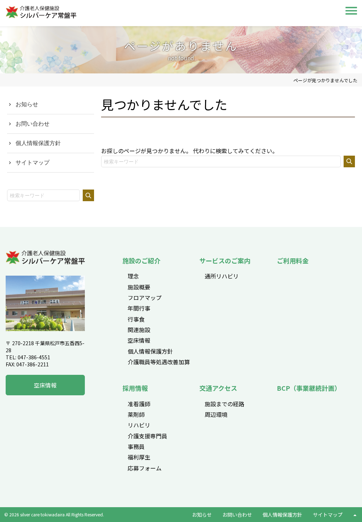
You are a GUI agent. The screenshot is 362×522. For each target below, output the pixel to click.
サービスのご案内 (224, 260)
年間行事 (139, 308)
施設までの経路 (224, 404)
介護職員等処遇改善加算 (159, 362)
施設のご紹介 (141, 260)
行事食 (136, 319)
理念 (133, 276)
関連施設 (139, 329)
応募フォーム (145, 468)
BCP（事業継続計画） (309, 387)
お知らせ (27, 104)
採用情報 (135, 387)
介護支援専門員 (147, 436)
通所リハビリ (222, 276)
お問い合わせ (32, 123)
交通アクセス (218, 387)
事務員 (136, 446)
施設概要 (139, 287)
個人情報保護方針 (38, 142)
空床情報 (45, 385)
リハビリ (139, 425)
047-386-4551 (34, 357)
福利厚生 (139, 457)
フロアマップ (145, 297)
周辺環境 (216, 414)
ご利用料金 (293, 260)
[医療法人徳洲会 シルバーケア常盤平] (45, 262)
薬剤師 (136, 414)
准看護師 (139, 404)
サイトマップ (32, 162)
